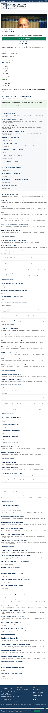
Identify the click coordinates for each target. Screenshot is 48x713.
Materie (2, 11)
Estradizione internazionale (38, 692)
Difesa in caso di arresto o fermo (10, 125)
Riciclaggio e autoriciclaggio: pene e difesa (12, 573)
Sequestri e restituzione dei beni (10, 185)
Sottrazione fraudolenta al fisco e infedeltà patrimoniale (15, 561)
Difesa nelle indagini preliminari (10, 143)
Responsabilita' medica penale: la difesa (11, 484)
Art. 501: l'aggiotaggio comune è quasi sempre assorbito (15, 579)
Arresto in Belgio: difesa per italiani (9, 424)
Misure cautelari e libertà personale (13, 240)
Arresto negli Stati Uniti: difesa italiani (10, 274)
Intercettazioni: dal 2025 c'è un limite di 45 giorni (13, 308)
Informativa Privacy (18, 711)
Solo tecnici (43, 710)
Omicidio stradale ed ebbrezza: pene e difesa (12, 667)
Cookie (28, 705)
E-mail (42, 1)
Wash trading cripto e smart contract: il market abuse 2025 (16, 555)
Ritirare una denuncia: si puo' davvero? (11, 346)
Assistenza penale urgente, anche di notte (12, 119)
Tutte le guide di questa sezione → (8, 236)
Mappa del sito (32, 705)
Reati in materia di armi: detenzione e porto (12, 656)
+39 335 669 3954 (32, 1)
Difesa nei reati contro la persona (10, 161)
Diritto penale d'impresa (37, 689)
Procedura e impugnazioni (10, 328)
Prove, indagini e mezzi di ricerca (12, 283)
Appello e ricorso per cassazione (10, 137)
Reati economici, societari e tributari (14, 550)
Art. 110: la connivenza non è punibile (10, 230)
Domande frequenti (36, 700)
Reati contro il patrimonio (10, 505)
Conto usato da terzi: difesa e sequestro (11, 510)
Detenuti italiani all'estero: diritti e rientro (11, 379)
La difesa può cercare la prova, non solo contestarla (14, 302)
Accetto (36, 710)
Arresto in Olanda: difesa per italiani (10, 446)
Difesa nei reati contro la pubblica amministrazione (15, 179)
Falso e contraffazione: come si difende (11, 606)
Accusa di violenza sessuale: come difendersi (12, 490)
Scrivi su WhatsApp (25, 38)
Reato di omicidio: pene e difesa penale (11, 390)
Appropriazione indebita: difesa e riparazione (12, 516)
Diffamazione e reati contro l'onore (9, 467)
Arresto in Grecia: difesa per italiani (10, 442)
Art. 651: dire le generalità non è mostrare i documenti (14, 206)
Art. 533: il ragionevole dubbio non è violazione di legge (15, 364)
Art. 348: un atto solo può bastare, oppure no (12, 622)
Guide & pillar (35, 699)
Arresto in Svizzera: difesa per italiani (10, 452)
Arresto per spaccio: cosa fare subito (10, 245)
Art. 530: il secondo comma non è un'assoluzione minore (15, 358)
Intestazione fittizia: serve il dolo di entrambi (12, 585)
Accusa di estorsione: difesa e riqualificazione (12, 522)
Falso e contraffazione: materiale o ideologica (12, 610)
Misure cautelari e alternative (38, 693)
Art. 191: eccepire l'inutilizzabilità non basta (12, 352)
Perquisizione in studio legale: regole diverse (12, 296)
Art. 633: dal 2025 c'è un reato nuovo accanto (12, 534)
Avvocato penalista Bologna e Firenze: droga (12, 250)
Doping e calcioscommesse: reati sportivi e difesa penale (15, 644)
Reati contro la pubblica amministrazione (15, 595)
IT (45, 1)
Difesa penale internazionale (11, 417)
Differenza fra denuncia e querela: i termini (11, 340)
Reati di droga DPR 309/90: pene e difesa (11, 673)
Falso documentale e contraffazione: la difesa (12, 616)
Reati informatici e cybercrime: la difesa (11, 650)
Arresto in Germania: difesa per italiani (10, 430)
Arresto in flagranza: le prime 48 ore (10, 268)
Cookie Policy (11, 711)
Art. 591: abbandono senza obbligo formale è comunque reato (16, 496)
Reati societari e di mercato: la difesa (10, 567)
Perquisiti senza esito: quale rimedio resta (11, 314)
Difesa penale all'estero (37, 695)
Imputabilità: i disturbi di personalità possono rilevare (14, 224)
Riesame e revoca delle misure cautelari (12, 155)
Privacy (25, 705)
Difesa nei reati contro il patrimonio (11, 173)
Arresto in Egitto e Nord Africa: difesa (10, 262)
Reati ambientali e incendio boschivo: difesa (12, 661)
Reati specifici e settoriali (9, 638)
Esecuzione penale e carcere (11, 374)
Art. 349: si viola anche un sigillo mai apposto (12, 628)
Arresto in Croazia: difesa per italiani (10, 256)
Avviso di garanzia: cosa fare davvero (10, 335)
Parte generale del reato (9, 194)
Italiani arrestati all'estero (8, 113)
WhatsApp (38, 1)
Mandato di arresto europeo (38, 690)
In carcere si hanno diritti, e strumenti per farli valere (14, 402)
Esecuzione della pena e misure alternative (13, 131)
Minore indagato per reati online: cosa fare (11, 473)
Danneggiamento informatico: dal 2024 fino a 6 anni (14, 540)
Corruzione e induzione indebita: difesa (11, 384)
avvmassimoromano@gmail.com (24, 46)
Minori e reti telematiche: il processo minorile (12, 478)
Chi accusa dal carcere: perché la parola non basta (14, 290)
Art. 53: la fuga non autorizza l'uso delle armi (12, 200)
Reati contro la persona (9, 462)
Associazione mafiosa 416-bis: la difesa (11, 600)
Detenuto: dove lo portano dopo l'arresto (11, 396)
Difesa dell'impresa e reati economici (11, 167)
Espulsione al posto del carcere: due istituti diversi (13, 408)
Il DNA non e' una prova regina (8, 320)
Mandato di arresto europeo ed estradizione (13, 149)
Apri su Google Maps (20, 697)
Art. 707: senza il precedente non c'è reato (11, 212)
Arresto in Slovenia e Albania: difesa (10, 436)
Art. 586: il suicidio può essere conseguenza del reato (14, 218)
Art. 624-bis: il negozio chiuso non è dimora (12, 528)
